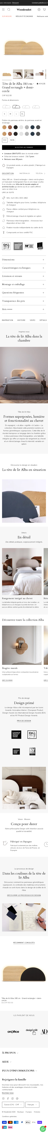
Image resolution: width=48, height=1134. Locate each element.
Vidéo (32, 320)
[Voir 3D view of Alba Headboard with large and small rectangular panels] (39, 74)
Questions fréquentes (13, 292)
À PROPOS (9, 1052)
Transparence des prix (13, 301)
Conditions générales (9, 1116)
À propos (29, 1112)
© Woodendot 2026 (8, 1112)
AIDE (5, 1061)
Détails (43, 320)
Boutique (20, 1112)
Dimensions (8, 259)
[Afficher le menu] (3, 9)
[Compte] (39, 9)
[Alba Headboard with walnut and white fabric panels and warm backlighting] (18, 74)
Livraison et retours (12, 276)
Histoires (37, 1112)
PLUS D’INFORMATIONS (18, 1070)
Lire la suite (8, 192)
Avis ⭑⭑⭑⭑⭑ (7, 309)
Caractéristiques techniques (16, 267)
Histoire (21, 320)
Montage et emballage (13, 284)
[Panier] (44, 9)
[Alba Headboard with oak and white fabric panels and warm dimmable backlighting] (28, 74)
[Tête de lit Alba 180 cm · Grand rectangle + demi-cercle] (24, 972)
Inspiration (7, 320)
